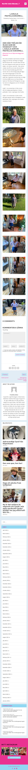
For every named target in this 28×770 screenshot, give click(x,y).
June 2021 (5, 644)
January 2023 (6, 580)
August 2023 (6, 557)
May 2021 (5, 647)
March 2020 (5, 694)
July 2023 (5, 560)
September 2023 (6, 553)
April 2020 (5, 690)
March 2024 (5, 533)
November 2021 (6, 627)
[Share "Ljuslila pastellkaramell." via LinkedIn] (12, 368)
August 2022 (6, 597)
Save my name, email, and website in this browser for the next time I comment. (14, 350)
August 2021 (6, 637)
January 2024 (6, 540)
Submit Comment (20, 354)
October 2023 (6, 550)
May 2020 (5, 687)
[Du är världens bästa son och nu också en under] (14, 751)
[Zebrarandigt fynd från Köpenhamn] (14, 432)
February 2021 (6, 657)
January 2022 (6, 620)
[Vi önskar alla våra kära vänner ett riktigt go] (5, 751)
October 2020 (6, 670)
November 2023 (6, 547)
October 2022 (6, 590)
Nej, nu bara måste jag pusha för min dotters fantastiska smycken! (12, 710)
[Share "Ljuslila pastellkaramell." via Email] (15, 368)
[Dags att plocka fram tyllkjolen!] (14, 474)
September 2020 (6, 674)
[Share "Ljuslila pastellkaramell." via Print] (18, 368)
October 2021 (6, 630)
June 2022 (5, 603)
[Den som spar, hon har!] (14, 454)
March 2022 (5, 614)
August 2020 (6, 677)
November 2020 (6, 667)
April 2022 (5, 610)
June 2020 (5, 684)
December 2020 (6, 664)
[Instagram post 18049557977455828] (22, 751)
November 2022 (6, 587)
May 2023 (5, 567)
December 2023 (6, 543)
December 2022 (6, 583)
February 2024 (6, 537)
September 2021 (6, 634)
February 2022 (6, 617)
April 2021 (5, 650)
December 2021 (6, 624)
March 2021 (5, 654)
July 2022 (5, 600)
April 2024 (5, 530)
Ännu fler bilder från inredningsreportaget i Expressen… (14, 722)
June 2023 (5, 563)
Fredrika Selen (12, 18)
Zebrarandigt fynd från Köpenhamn (13, 443)
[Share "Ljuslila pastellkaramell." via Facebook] (10, 368)
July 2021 (5, 640)
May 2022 (5, 607)
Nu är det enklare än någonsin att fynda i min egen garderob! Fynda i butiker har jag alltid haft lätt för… (14, 508)
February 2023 (6, 577)
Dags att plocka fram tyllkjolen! (12, 484)
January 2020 (6, 701)
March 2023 (5, 573)
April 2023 (5, 570)
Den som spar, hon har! (12, 463)
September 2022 (6, 593)
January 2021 (6, 660)
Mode (12, 20)
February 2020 (6, 697)
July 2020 (5, 680)
